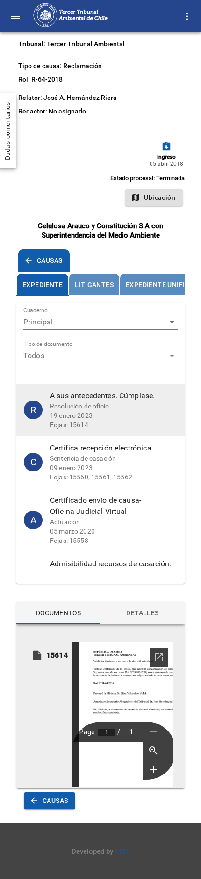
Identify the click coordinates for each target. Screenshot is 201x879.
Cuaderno (35, 311)
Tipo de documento (47, 344)
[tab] (42, 285)
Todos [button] (33, 355)
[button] (100, 410)
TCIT (122, 851)
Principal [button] (38, 321)
